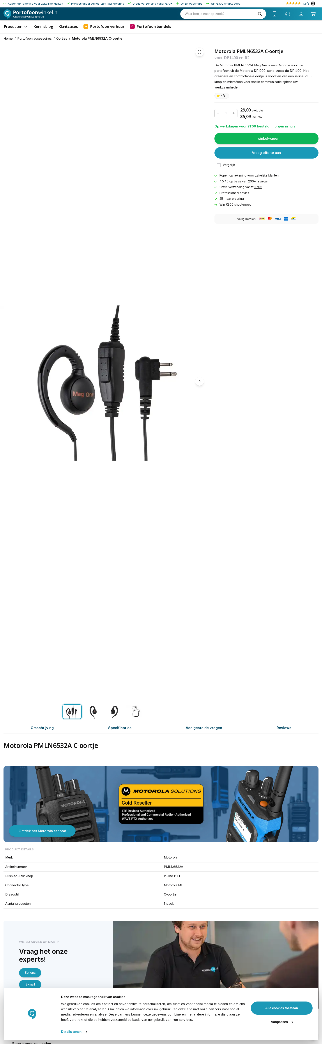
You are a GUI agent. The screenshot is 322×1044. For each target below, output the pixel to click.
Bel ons (30, 973)
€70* (169, 3)
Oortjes (61, 39)
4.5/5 (306, 3)
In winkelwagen (266, 138)
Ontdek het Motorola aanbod (42, 831)
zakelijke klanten (267, 175)
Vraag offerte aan (266, 152)
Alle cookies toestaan (281, 1008)
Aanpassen (279, 1022)
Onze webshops (191, 3)
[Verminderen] (218, 113)
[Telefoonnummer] (275, 14)
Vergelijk (229, 165)
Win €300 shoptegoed (226, 3)
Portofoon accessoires (34, 39)
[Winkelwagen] (313, 14)
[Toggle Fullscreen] (199, 52)
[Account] (301, 14)
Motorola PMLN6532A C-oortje (97, 39)
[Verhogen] (233, 113)
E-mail (30, 984)
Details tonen (71, 1031)
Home (8, 39)
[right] (199, 381)
